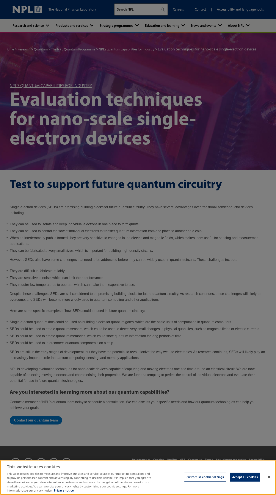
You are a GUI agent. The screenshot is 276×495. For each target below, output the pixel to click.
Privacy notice (64, 490)
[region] (138, 477)
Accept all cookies (245, 477)
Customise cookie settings (205, 477)
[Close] (269, 477)
